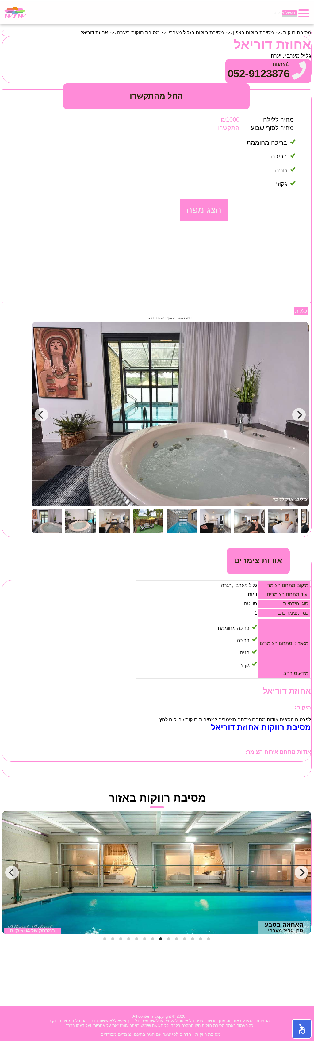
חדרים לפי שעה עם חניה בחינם (162, 1034)
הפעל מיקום (288, 12)
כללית (301, 311)
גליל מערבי (298, 56)
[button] (302, 1029)
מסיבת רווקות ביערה (138, 32)
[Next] (301, 872)
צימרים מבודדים (116, 1034)
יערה (276, 56)
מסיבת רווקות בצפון (253, 32)
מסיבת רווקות (297, 32)
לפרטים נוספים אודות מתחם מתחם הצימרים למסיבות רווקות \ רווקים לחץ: (234, 719)
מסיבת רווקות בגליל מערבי (196, 32)
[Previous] (12, 872)
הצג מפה (203, 210)
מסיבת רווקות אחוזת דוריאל (261, 727)
